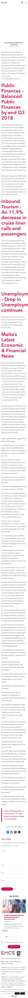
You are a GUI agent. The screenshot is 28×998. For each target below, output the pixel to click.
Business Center (17, 961)
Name (2, 864)
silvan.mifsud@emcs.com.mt (10, 79)
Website (2, 880)
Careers (11, 961)
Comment (3, 850)
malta (15, 826)
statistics (20, 826)
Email (2, 872)
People (2, 961)
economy (10, 826)
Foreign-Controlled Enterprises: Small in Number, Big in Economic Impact (14, 917)
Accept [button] (17, 993)
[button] (14, 906)
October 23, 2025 (7, 921)
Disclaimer (3, 963)
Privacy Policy (10, 963)
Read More (14, 996)
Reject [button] (22, 993)
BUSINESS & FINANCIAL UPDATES (14, 44)
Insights (7, 961)
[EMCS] (4, 2)
